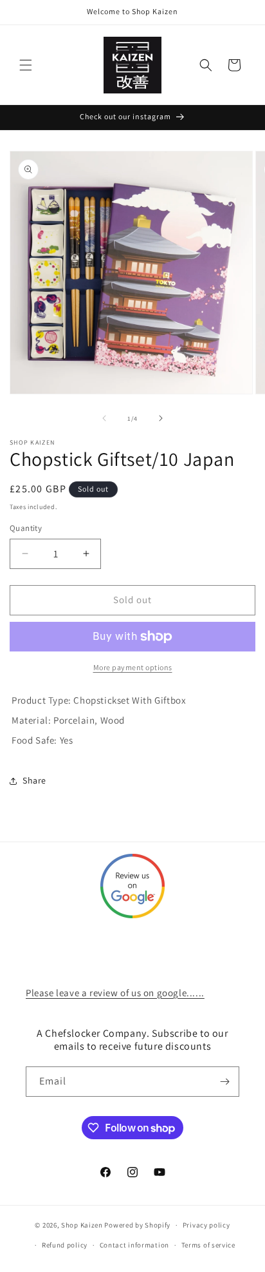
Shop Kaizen (82, 1224)
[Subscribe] (224, 1081)
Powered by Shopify (137, 1224)
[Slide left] (104, 418)
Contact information (134, 1244)
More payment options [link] (132, 667)
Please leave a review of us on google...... (115, 993)
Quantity (26, 528)
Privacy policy (206, 1224)
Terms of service (208, 1244)
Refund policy (64, 1244)
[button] (26, 65)
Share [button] (34, 780)
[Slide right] (161, 418)
